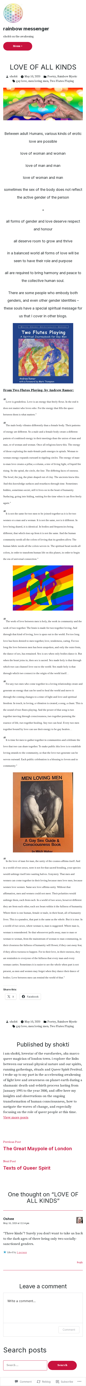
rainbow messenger (26, 29)
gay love (21, 81)
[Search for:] (25, 1365)
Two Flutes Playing (62, 81)
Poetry (51, 76)
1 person (22, 1252)
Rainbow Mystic (67, 76)
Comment (69, 1329)
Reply (80, 1262)
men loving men (38, 81)
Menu (22, 46)
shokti (13, 76)
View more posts (15, 1117)
